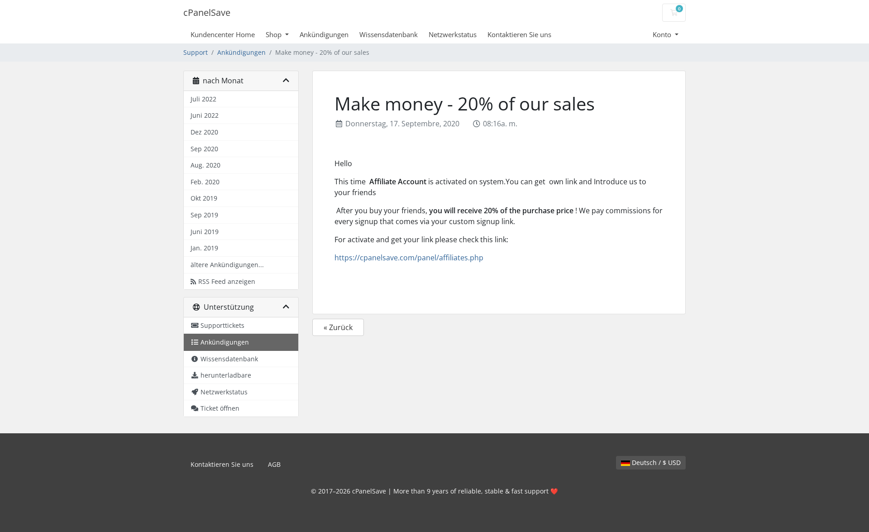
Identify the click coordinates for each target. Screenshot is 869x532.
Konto (663, 34)
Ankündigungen (324, 34)
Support (195, 52)
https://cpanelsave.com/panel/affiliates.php (408, 258)
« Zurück (338, 327)
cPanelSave (206, 12)
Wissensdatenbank (388, 34)
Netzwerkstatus (453, 34)
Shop (274, 34)
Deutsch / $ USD (655, 462)
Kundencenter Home (223, 34)
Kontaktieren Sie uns (519, 34)
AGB (274, 464)
